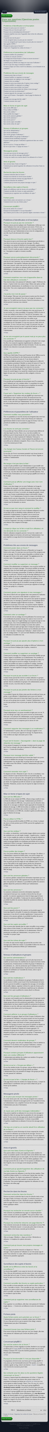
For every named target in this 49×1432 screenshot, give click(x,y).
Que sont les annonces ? (10, 118)
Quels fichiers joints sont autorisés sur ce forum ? (17, 200)
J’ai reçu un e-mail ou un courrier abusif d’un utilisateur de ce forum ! (23, 157)
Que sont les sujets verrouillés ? (12, 122)
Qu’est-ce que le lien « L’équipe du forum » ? (16, 146)
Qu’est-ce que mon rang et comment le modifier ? (17, 64)
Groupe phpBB (17, 1348)
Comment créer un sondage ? (12, 81)
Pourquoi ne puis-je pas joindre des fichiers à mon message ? (21, 89)
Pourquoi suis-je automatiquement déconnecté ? (17, 32)
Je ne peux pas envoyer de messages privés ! (16, 153)
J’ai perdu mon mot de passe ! (12, 38)
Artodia (26, 1428)
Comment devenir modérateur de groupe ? (15, 138)
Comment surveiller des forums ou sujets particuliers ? (19, 191)
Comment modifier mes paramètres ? (14, 54)
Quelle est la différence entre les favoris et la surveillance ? (20, 189)
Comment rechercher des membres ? (14, 180)
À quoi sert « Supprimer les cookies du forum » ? (17, 48)
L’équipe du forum (8, 1414)
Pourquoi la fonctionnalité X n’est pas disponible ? (18, 210)
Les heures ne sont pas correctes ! (13, 56)
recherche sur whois (31, 1381)
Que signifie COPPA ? (10, 44)
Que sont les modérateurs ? (11, 132)
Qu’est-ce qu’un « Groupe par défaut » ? (15, 144)
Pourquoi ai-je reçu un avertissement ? (14, 91)
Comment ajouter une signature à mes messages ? (17, 79)
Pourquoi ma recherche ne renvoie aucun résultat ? (18, 176)
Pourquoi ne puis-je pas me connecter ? (15, 28)
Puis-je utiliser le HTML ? (11, 110)
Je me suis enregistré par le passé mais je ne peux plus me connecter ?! (23, 42)
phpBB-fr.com (29, 1425)
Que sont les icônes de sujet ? (12, 124)
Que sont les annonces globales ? (13, 116)
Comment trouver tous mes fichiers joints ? (16, 202)
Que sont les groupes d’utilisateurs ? (14, 134)
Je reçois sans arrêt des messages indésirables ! (17, 155)
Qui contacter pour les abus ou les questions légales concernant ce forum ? (24, 212)
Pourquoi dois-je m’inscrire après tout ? (15, 30)
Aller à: (13, 1410)
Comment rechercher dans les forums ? (14, 174)
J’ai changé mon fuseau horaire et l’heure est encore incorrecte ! (21, 58)
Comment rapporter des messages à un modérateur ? (18, 93)
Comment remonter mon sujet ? (12, 101)
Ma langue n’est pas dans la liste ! (13, 60)
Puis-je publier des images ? (11, 114)
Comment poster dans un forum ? (13, 75)
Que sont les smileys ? (10, 112)
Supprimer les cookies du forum (23, 1414)
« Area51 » (34, 1365)
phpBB (19, 1424)
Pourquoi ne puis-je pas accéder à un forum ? (16, 87)
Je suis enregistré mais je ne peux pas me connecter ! (18, 40)
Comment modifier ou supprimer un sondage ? (17, 85)
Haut (6, 235)
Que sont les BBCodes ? (10, 108)
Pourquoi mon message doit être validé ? (15, 99)
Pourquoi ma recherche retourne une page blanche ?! (18, 178)
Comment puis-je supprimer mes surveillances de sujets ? (20, 193)
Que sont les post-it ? (9, 120)
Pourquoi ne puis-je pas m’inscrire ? (14, 46)
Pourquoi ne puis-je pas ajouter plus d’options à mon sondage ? (21, 83)
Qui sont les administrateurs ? (12, 130)
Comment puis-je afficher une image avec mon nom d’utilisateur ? (22, 62)
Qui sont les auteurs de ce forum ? (13, 208)
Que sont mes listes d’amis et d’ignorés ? (15, 164)
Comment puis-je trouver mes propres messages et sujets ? (20, 182)
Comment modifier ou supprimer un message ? (17, 77)
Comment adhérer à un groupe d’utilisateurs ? (16, 136)
